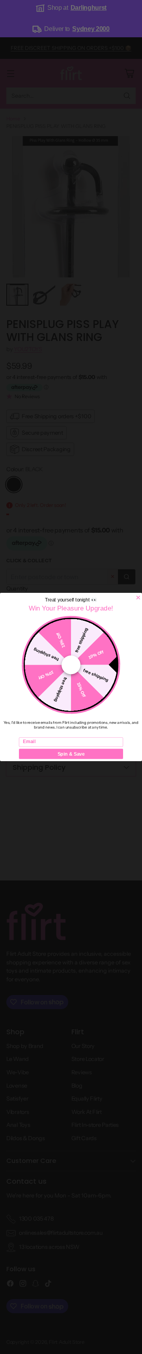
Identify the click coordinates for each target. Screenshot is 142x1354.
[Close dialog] (138, 597)
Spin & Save (71, 753)
